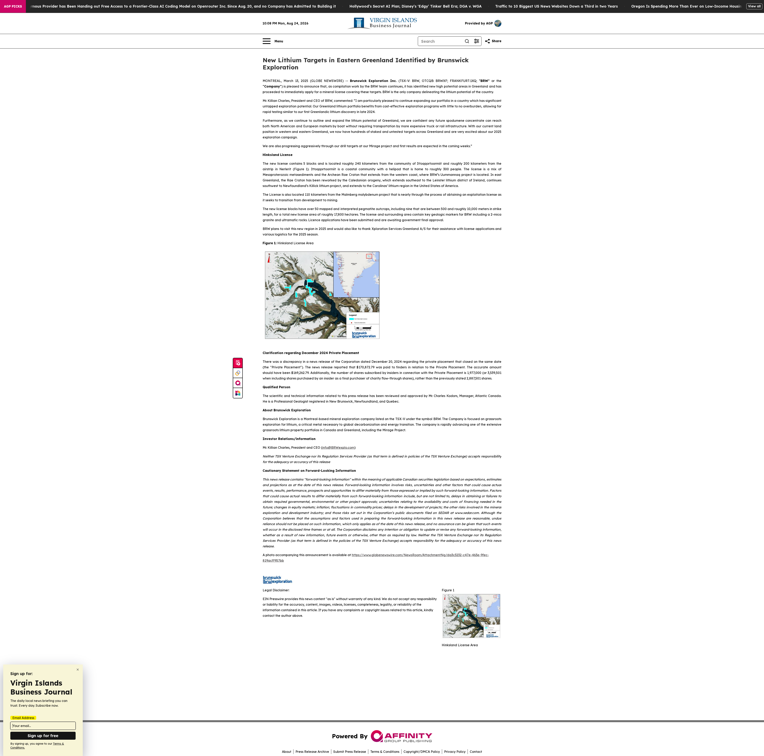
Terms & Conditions (384, 752)
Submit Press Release (349, 752)
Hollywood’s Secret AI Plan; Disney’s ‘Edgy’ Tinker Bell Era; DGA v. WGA (415, 6)
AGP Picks (13, 6)
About (286, 752)
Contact (476, 752)
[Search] (467, 41)
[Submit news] (237, 363)
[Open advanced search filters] (476, 41)
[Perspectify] (237, 373)
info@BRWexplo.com (338, 448)
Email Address (23, 718)
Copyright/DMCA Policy (421, 752)
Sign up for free (43, 735)
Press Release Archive (312, 752)
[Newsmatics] (237, 393)
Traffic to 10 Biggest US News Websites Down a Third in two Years (556, 6)
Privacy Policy (455, 752)
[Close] (78, 669)
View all (754, 6)
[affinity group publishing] (237, 383)
